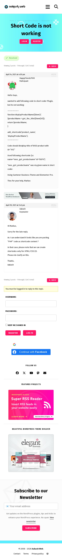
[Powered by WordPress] (47, 554)
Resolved (13, 58)
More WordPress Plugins (43, 416)
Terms (26, 554)
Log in (24, 41)
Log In (29, 333)
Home (12, 21)
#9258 (53, 74)
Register (36, 41)
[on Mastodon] (38, 373)
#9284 (53, 205)
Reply (53, 66)
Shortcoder (45, 21)
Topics (19, 21)
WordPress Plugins (31, 21)
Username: (10, 297)
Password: (11, 311)
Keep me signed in (17, 325)
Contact (17, 554)
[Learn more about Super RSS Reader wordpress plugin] (31, 419)
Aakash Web (14, 7)
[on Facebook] (17, 373)
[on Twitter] (24, 373)
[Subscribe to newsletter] (44, 373)
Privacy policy (37, 554)
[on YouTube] (31, 373)
